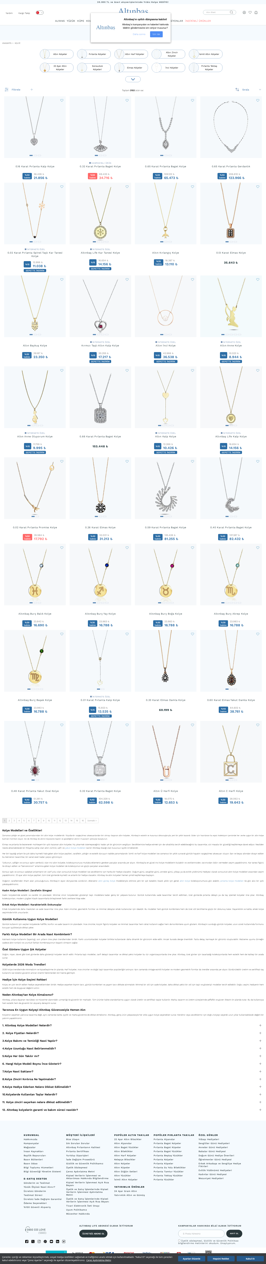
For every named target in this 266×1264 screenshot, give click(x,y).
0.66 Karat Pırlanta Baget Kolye (100, 436)
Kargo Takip (24, 13)
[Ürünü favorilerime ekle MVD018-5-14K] (127, 370)
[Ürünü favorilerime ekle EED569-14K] (61, 461)
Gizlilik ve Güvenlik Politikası (221, 1240)
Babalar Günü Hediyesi (212, 1151)
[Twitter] (32, 1241)
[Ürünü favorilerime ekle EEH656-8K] (257, 100)
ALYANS (60, 20)
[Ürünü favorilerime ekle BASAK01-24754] (61, 634)
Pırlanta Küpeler (163, 1163)
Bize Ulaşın (72, 1139)
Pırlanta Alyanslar (164, 1139)
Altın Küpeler (122, 1167)
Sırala (245, 89)
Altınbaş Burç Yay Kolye (100, 613)
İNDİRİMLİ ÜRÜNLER (198, 20)
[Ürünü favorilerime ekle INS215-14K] (192, 461)
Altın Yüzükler (122, 1175)
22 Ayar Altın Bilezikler (128, 1139)
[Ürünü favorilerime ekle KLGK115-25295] (192, 186)
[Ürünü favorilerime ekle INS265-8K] (127, 461)
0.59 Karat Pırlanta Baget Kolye (165, 527)
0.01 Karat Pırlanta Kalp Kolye (100, 700)
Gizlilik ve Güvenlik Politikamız (84, 1163)
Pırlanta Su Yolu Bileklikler (170, 1167)
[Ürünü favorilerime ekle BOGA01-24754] (192, 547)
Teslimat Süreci (33, 1195)
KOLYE (90, 20)
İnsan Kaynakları (34, 1151)
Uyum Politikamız (76, 1210)
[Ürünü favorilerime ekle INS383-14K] (127, 100)
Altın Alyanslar (123, 1143)
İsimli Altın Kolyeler (126, 1179)
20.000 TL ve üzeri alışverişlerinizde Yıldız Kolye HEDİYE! (133, 2)
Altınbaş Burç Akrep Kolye (231, 613)
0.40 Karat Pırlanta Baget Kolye (231, 527)
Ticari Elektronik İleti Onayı (83, 1205)
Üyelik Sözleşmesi (76, 1167)
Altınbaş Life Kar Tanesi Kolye (100, 252)
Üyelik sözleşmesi (191, 1240)
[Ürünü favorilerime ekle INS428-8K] (61, 100)
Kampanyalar (31, 1143)
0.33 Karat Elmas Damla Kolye (165, 700)
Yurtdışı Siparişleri (77, 1155)
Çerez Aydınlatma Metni (98, 1260)
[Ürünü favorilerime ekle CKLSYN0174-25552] (257, 724)
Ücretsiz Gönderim (35, 1191)
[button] (31, 154)
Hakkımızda (30, 1139)
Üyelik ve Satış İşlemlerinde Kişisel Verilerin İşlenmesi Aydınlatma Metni (87, 1192)
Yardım (9, 13)
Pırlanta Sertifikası (77, 1151)
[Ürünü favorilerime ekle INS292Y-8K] (257, 634)
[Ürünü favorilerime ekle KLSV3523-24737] (127, 279)
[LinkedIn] (57, 1241)
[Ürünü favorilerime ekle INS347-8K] (192, 100)
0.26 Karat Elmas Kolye (100, 527)
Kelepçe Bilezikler (124, 1159)
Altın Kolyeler (122, 1163)
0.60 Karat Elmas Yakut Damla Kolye (231, 700)
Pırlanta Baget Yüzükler (168, 1151)
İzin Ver (156, 34)
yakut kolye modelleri (75, 848)
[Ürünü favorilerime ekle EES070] (192, 634)
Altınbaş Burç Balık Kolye (34, 613)
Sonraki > (92, 820)
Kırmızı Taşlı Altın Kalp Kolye (100, 345)
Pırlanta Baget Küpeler (167, 1147)
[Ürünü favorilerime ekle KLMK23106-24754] (61, 370)
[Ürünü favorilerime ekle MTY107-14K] (127, 634)
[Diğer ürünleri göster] (133, 79)
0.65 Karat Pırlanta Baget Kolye (165, 166)
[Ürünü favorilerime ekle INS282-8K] (257, 186)
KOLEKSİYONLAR (172, 20)
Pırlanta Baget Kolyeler (167, 1143)
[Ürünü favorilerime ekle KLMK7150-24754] (192, 370)
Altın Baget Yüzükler (126, 1147)
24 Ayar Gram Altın (125, 1191)
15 (77, 820)
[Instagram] (39, 1241)
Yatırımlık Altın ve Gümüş (129, 1195)
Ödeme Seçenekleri (35, 1203)
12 (60, 820)
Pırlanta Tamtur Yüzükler (169, 1171)
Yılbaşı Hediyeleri (209, 1139)
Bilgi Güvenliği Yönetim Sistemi (42, 1171)
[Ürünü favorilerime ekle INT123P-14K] (61, 186)
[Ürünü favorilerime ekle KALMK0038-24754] (127, 186)
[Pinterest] (45, 1241)
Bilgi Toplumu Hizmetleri (38, 1167)
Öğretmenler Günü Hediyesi (215, 1159)
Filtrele (16, 89)
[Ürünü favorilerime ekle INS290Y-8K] (61, 724)
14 (71, 820)
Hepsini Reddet (221, 1258)
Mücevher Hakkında (78, 1214)
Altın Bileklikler (123, 1151)
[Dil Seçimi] (40, 12)
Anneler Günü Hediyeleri (213, 1147)
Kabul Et (250, 1258)
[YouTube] (51, 1241)
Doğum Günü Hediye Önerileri (216, 1155)
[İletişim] (36, 1231)
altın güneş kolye (106, 881)
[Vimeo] (63, 1241)
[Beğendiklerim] (250, 12)
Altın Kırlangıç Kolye (165, 252)
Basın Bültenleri (33, 1159)
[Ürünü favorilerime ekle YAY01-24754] (127, 547)
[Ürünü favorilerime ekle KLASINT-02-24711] (192, 279)
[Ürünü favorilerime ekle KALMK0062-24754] (257, 370)
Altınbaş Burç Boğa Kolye (165, 613)
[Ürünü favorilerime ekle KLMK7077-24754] (257, 279)
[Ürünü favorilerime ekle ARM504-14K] (127, 724)
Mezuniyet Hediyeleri (211, 1178)
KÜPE (80, 20)
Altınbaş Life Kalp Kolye (231, 436)
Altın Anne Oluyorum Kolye (35, 436)
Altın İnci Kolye (166, 345)
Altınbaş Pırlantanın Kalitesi (83, 1147)
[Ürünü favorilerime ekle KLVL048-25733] (61, 279)
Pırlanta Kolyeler (163, 1159)
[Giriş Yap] (244, 12)
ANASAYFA (7, 43)
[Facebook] (26, 1241)
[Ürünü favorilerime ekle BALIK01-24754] (61, 547)
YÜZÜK (71, 20)
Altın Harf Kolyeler (125, 1155)
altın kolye (185, 881)
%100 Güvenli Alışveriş (37, 1207)
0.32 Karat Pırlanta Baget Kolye (100, 166)
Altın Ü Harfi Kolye (165, 791)
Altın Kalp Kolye (165, 436)
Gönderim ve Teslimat (37, 1183)
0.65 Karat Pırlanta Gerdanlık (231, 166)
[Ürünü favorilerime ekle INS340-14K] (257, 461)
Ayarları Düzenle (191, 1258)
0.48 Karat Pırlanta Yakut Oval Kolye (35, 791)
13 (66, 820)
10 (49, 820)
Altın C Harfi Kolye (231, 791)
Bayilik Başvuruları (35, 1155)
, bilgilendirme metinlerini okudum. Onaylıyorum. (208, 1241)
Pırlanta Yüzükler (164, 1179)
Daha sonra (139, 34)
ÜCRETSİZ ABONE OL (93, 1233)
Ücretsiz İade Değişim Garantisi (43, 1199)
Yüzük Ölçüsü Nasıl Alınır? (39, 1187)
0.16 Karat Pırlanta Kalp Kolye (35, 166)
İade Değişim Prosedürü (80, 1159)
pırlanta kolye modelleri (232, 881)
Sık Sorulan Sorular (78, 1143)
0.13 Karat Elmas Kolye (231, 252)
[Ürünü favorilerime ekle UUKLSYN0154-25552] (192, 724)
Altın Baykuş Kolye (35, 345)
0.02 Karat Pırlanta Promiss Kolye (35, 527)
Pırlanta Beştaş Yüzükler (168, 1155)
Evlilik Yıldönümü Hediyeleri (215, 1170)
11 (54, 820)
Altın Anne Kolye (231, 345)
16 (83, 820)
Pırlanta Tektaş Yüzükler (168, 1175)
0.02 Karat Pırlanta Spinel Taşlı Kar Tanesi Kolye (35, 254)
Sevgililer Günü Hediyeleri (214, 1143)
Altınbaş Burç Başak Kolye (35, 700)
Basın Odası (31, 1163)
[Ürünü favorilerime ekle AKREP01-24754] (257, 547)
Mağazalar (30, 1147)
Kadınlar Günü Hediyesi (213, 1174)
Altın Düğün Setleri (125, 1171)
